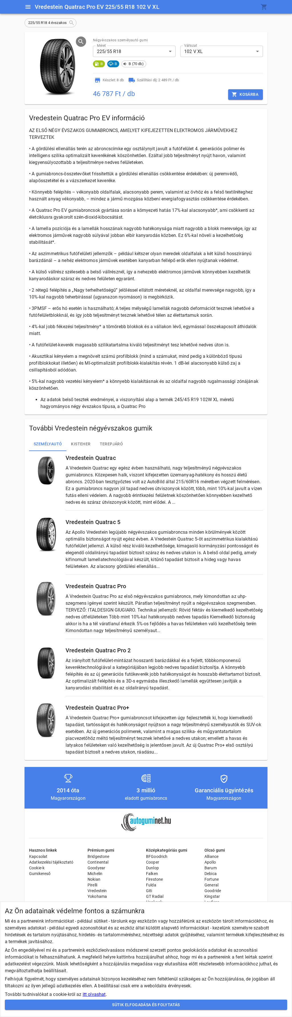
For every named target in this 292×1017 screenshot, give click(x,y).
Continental (98, 862)
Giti (149, 890)
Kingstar (212, 896)
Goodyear (96, 868)
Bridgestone (99, 856)
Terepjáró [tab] (111, 444)
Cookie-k (36, 868)
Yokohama (97, 896)
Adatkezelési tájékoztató (51, 862)
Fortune (211, 879)
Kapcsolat (38, 856)
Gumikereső (40, 873)
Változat (190, 46)
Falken (152, 873)
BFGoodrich (157, 856)
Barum (210, 868)
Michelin (95, 873)
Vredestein (97, 890)
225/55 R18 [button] (109, 51)
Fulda (151, 885)
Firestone (154, 879)
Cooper (152, 862)
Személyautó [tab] (48, 444)
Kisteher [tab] (80, 444)
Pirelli (92, 885)
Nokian (94, 879)
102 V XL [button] (193, 51)
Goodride (212, 890)
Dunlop (152, 868)
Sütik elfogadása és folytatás (146, 1004)
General (211, 885)
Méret (101, 46)
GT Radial (154, 896)
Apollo (210, 862)
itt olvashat (94, 994)
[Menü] (28, 7)
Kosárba (249, 94)
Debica (210, 873)
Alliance (211, 856)
